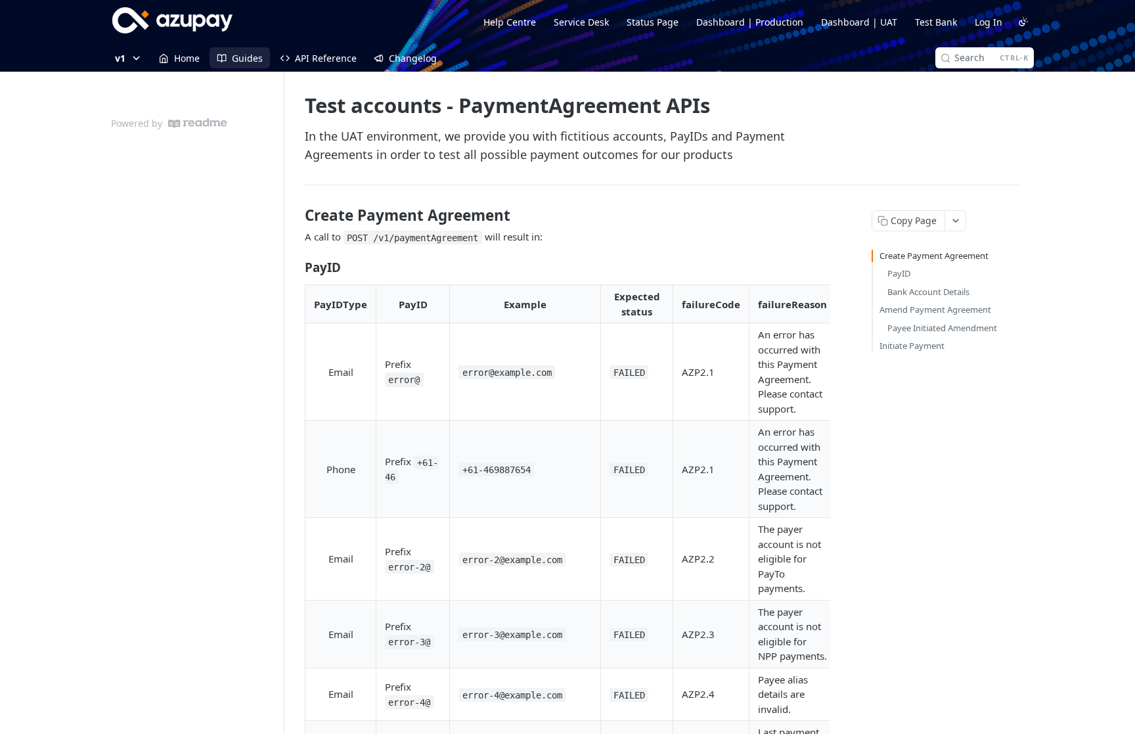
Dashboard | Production (749, 22)
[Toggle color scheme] (1023, 21)
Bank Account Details (928, 292)
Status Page (653, 22)
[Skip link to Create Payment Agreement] (295, 215)
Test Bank (936, 22)
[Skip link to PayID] (295, 267)
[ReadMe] (197, 123)
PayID (898, 273)
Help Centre (509, 22)
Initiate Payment (912, 346)
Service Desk (581, 22)
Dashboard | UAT (859, 22)
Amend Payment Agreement (935, 309)
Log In (988, 22)
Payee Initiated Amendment (942, 328)
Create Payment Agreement (934, 256)
